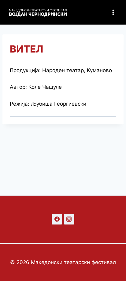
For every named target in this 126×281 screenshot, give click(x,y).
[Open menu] (113, 12)
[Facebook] (57, 219)
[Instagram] (69, 219)
